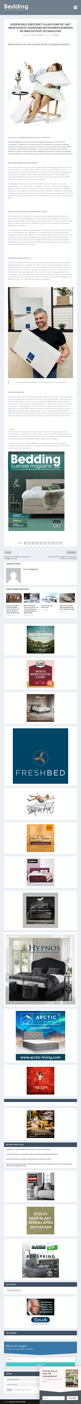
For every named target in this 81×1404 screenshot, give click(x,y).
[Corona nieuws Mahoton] (49, 598)
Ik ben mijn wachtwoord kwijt (22, 1390)
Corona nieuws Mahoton (47, 606)
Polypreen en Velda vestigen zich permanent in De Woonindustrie (28, 1149)
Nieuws (56, 35)
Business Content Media (17, 1402)
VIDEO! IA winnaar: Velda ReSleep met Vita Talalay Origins (67, 607)
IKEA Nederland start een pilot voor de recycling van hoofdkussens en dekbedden (31, 609)
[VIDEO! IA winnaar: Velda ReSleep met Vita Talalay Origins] (67, 598)
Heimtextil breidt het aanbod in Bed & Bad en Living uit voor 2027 (28, 1159)
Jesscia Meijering (37, 35)
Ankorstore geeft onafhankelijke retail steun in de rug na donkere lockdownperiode (13, 609)
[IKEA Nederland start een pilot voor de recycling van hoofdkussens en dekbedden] (32, 598)
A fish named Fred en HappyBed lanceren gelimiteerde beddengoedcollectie (32, 1154)
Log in (9, 1390)
